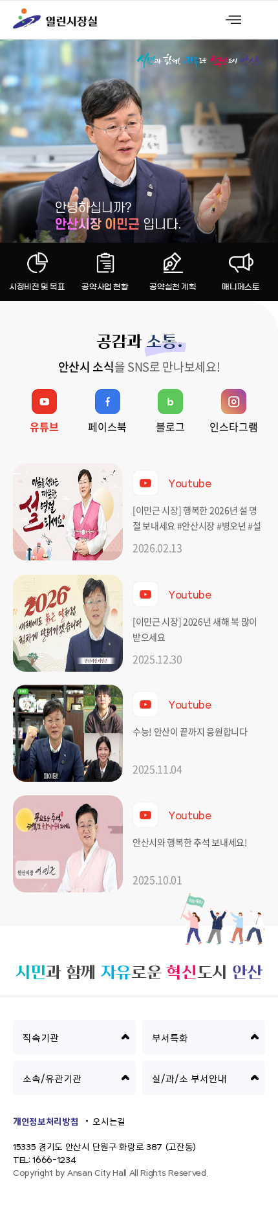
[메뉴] (233, 19)
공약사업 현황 (104, 287)
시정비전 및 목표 (37, 287)
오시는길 (108, 1122)
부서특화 (170, 1038)
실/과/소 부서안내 (189, 1079)
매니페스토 (240, 287)
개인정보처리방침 (45, 1122)
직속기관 (41, 1038)
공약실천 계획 (172, 287)
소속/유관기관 (52, 1079)
